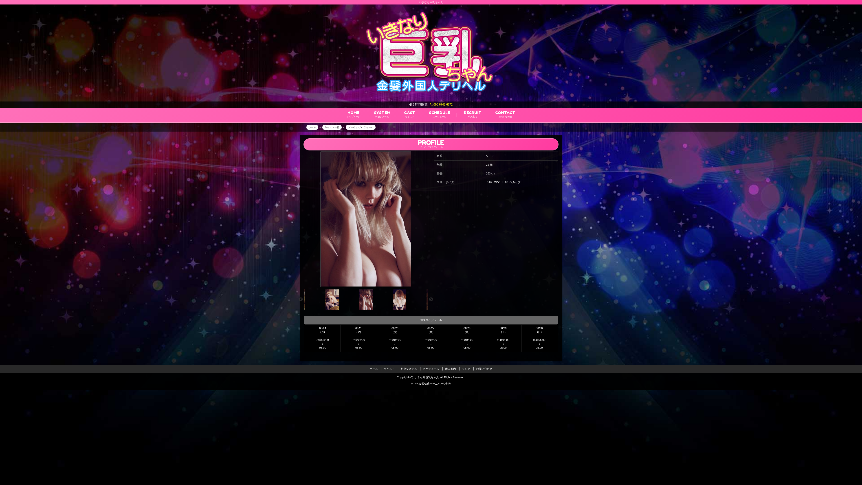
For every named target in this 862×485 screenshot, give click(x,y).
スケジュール (431, 368)
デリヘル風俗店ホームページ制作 (431, 383)
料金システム (409, 368)
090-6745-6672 (443, 104)
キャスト (389, 368)
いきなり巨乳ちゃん (427, 377)
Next (431, 299)
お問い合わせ (484, 368)
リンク (466, 368)
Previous (301, 299)
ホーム (374, 368)
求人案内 (450, 368)
